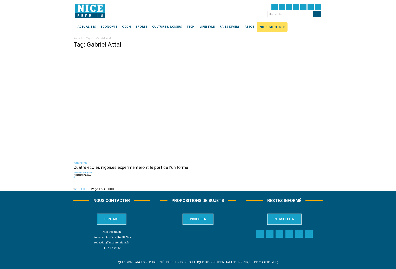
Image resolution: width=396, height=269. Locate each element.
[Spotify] (299, 234)
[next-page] (89, 189)
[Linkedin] (311, 7)
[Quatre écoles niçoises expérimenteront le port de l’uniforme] (154, 105)
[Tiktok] (303, 7)
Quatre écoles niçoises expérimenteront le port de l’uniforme (130, 167)
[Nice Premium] (90, 11)
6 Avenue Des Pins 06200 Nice (112, 237)
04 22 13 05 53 (111, 247)
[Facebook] (274, 7)
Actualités (80, 162)
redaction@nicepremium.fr (111, 242)
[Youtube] (318, 7)
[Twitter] (282, 7)
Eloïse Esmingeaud (83, 172)
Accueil (77, 38)
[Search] (317, 14)
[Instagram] (289, 7)
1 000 (84, 189)
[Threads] (296, 7)
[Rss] (309, 234)
